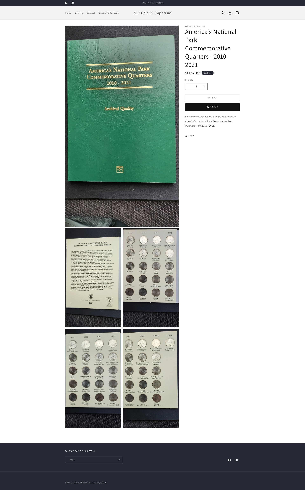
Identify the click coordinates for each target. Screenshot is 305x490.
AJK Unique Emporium (81, 483)
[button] (223, 12)
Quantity (189, 80)
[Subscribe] (118, 459)
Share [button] (192, 135)
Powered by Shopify (99, 483)
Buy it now (213, 106)
